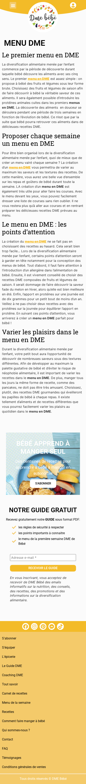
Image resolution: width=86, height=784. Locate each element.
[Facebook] (25, 626)
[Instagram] (34, 626)
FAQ (5, 748)
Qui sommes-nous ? (16, 730)
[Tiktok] (60, 626)
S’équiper (8, 647)
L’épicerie (8, 657)
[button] (13, 5)
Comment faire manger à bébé (23, 721)
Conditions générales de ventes (24, 767)
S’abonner (9, 638)
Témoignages (11, 758)
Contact (7, 739)
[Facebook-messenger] (51, 626)
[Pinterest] (43, 626)
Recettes (8, 712)
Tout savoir (10, 684)
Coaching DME (12, 675)
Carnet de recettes (14, 693)
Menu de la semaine (16, 703)
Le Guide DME (12, 666)
